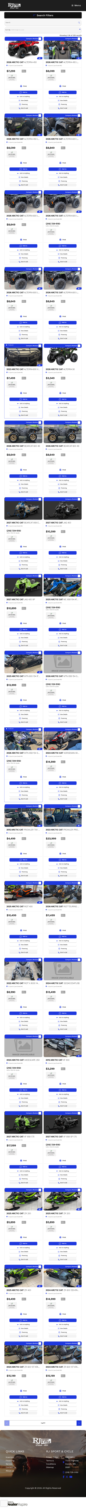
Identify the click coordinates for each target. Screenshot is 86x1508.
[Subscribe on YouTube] (70, 1477)
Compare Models (32, 38)
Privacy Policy (52, 1457)
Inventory (10, 1457)
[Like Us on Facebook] (63, 1477)
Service (9, 1464)
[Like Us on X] (67, 1477)
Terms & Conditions (51, 1462)
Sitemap (50, 1467)
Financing (10, 1460)
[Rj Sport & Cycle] (43, 1441)
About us (10, 1471)
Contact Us (11, 1467)
